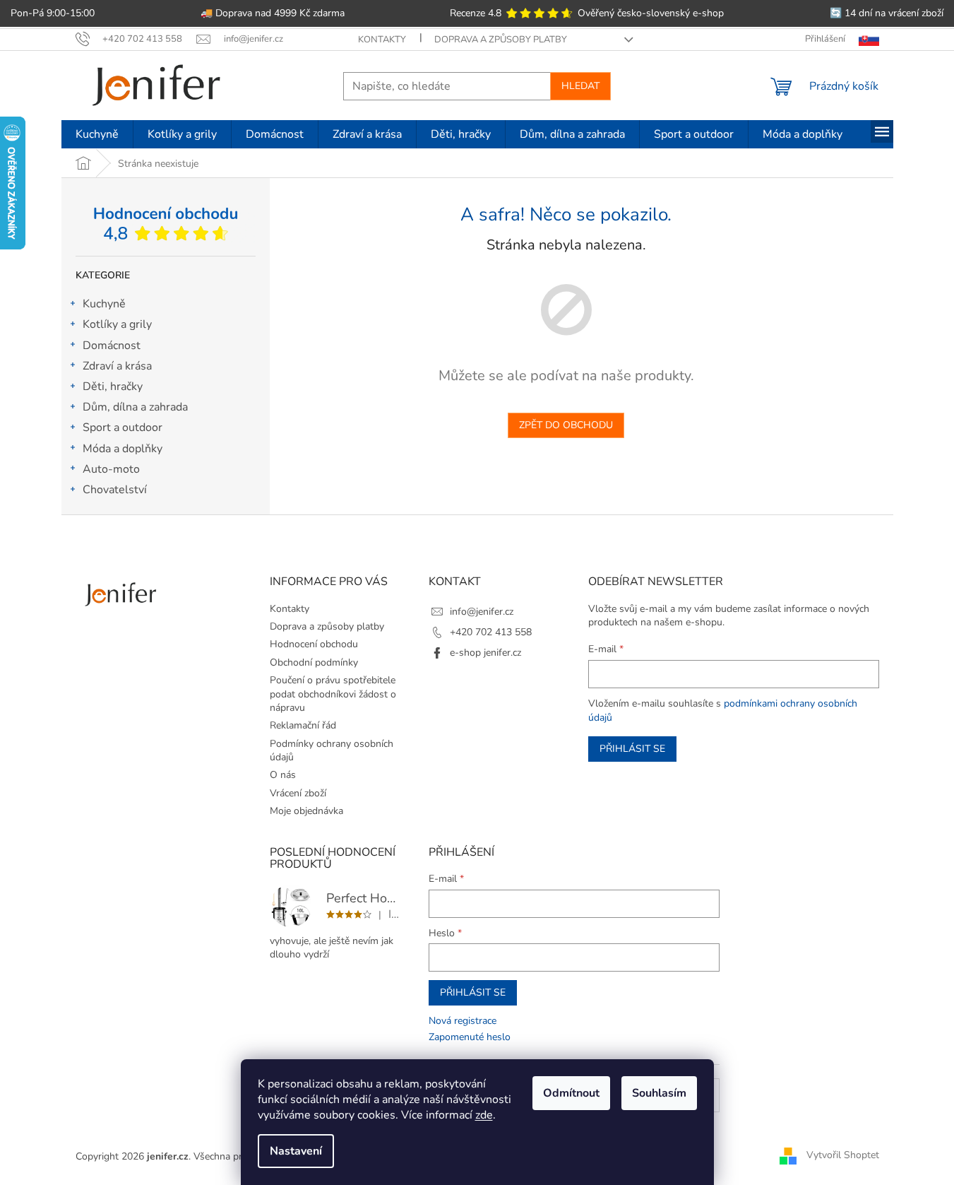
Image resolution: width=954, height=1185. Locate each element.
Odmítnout (571, 1093)
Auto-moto (111, 469)
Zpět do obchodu (566, 425)
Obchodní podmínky (314, 662)
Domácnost (112, 345)
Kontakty (382, 39)
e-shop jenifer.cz (485, 652)
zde (484, 1115)
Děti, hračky (113, 386)
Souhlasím (659, 1093)
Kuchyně (104, 304)
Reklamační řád (303, 725)
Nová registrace (462, 1020)
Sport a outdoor (122, 427)
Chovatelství (115, 489)
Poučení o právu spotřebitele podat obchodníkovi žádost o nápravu (333, 693)
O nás (283, 775)
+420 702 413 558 (491, 632)
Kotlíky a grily (117, 324)
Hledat (580, 86)
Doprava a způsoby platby (500, 39)
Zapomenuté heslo (470, 1037)
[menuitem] (97, 134)
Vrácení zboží (298, 793)
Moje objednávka (306, 811)
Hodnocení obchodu (314, 644)
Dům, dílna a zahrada (135, 407)
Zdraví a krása (117, 366)
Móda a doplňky (122, 448)
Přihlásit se (632, 748)
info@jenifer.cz (481, 611)
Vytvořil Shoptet (842, 1155)
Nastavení (296, 1151)
